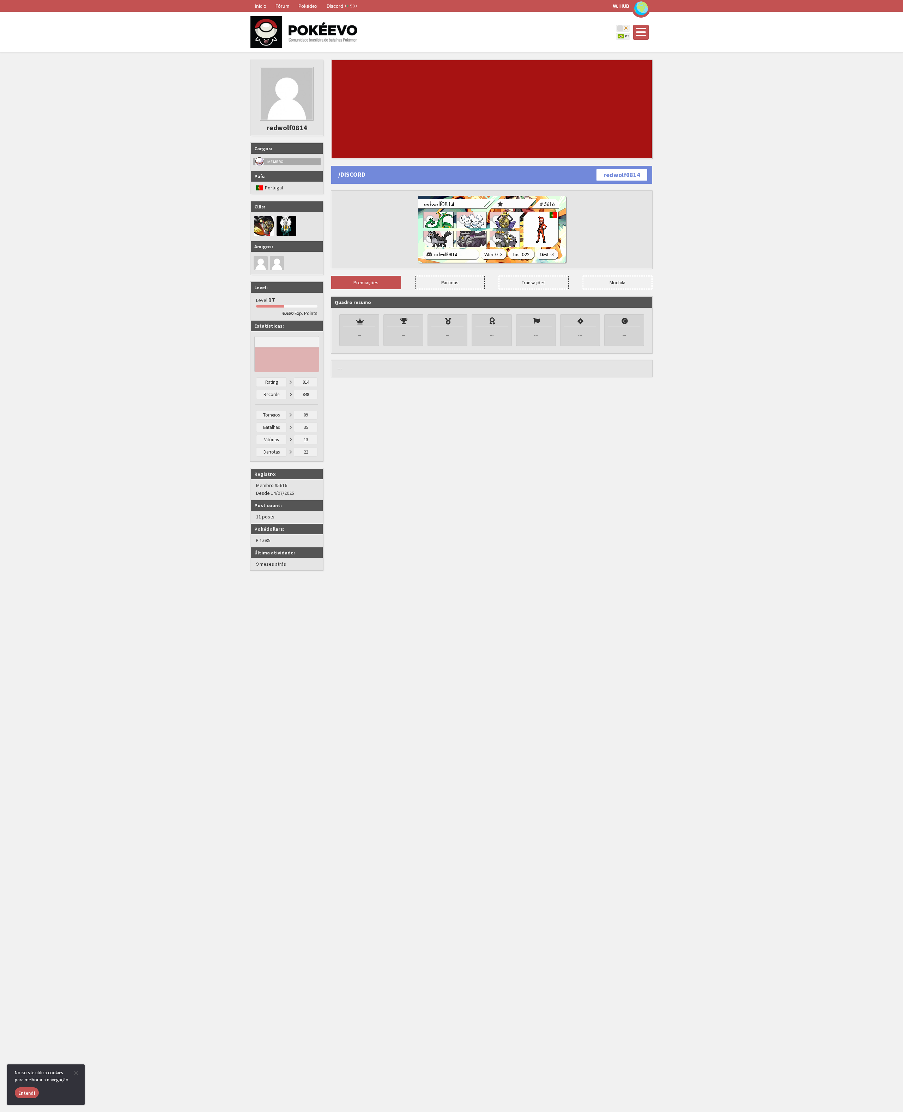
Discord (342, 6)
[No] (76, 1073)
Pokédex (307, 6)
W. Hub (621, 6)
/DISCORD (351, 174)
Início (260, 6)
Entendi (26, 1093)
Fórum (282, 6)
